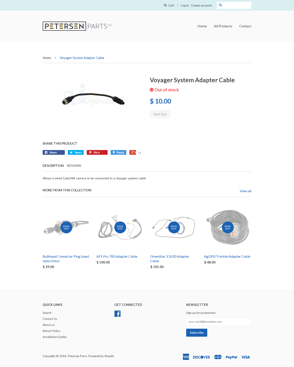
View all (245, 191)
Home (202, 26)
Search (47, 312)
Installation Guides (55, 337)
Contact (245, 26)
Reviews (74, 165)
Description (53, 165)
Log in (185, 5)
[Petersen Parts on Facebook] (117, 315)
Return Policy (51, 331)
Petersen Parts (77, 356)
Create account (201, 5)
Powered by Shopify (101, 356)
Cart (171, 5)
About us (49, 325)
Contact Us (50, 319)
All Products (223, 26)
